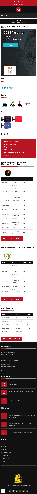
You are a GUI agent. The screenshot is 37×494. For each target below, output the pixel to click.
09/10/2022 (5, 331)
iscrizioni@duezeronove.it (16, 152)
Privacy (3, 371)
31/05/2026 (5, 223)
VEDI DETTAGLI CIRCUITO (12, 238)
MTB (24, 182)
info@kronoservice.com (8, 366)
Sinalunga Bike (15, 191)
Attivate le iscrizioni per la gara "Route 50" (21, 432)
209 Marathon (15, 200)
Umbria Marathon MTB (25, 247)
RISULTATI (4, 26)
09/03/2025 (5, 182)
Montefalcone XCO (14, 401)
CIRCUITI (19, 26)
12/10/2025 (5, 205)
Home (13, 22)
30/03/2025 (5, 187)
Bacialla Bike (15, 182)
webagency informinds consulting (18, 487)
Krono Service (15, 485)
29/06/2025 (5, 200)
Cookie (9, 371)
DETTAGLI (12, 26)
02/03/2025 (5, 267)
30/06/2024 (5, 324)
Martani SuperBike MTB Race (16, 292)
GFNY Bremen (13, 384)
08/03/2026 (5, 209)
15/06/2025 (5, 281)
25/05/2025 (5, 196)
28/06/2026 (5, 227)
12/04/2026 (5, 218)
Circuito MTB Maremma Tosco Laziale (13, 163)
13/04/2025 (5, 191)
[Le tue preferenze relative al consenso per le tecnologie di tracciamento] (3, 491)
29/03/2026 (5, 214)
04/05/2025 (5, 276)
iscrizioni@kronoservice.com (9, 360)
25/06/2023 (5, 328)
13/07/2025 (5, 291)
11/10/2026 (5, 232)
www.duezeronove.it (14, 150)
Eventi (18, 22)
